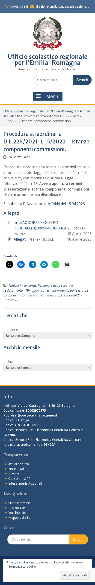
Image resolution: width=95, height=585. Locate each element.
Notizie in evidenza (22, 285)
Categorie (10, 329)
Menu (52, 96)
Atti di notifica (18, 464)
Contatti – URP (19, 478)
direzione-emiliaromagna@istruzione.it (62, 6)
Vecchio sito (17, 512)
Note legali (16, 469)
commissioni (50, 295)
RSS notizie (16, 508)
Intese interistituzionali (25, 483)
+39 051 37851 (18, 6)
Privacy (13, 473)
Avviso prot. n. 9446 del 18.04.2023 (56, 203)
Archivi (8, 361)
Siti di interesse (19, 503)
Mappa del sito (19, 517)
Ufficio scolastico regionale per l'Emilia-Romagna (48, 60)
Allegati (20, 239)
